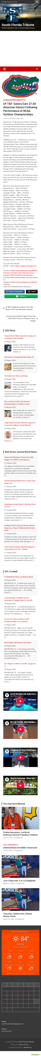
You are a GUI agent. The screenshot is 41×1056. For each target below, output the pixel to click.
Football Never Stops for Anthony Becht (18, 668)
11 (15, 999)
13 (26, 999)
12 (20, 999)
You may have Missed (14, 806)
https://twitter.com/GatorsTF (26, 266)
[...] (23, 349)
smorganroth (18, 118)
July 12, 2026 (7, 840)
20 (26, 1004)
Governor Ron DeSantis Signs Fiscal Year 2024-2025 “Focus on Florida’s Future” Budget (21, 318)
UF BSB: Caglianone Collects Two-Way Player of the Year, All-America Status (19, 308)
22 (37, 1004)
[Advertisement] (20, 48)
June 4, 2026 (7, 853)
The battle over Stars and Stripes (16, 355)
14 (31, 999)
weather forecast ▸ (20, 976)
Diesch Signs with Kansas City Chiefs (17, 624)
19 (20, 1004)
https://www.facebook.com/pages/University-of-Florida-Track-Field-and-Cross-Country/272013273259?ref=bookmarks (20, 273)
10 (10, 999)
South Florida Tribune (18, 25)
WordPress (28, 1050)
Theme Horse (23, 1047)
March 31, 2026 (8, 886)
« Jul (3, 1017)
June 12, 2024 (8, 118)
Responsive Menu (37, 2)
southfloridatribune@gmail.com (13, 1026)
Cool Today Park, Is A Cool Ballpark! (19, 883)
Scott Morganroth (11, 829)
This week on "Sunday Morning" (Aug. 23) (19, 336)
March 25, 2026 (8, 921)
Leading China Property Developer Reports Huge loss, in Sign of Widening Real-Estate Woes (19, 506)
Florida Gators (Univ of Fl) (14, 100)
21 (31, 1004)
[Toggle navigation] (4, 69)
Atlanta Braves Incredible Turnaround (20, 850)
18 (15, 1004)
